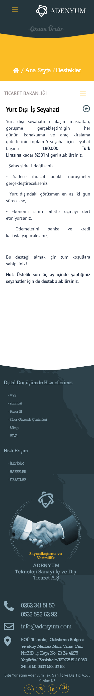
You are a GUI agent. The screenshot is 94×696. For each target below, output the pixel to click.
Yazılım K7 (47, 680)
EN (64, 687)
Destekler (68, 70)
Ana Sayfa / (40, 70)
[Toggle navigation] (15, 9)
